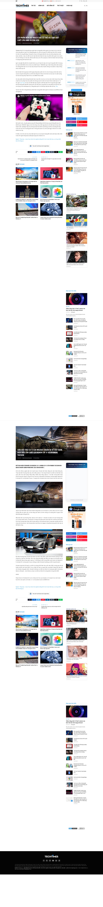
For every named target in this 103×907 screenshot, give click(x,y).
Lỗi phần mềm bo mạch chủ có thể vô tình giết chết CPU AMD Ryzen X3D (51, 607)
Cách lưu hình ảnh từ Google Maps (80, 358)
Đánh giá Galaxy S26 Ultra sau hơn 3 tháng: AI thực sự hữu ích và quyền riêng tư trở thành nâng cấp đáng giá (80, 135)
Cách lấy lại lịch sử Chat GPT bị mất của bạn (80, 326)
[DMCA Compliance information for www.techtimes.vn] (81, 416)
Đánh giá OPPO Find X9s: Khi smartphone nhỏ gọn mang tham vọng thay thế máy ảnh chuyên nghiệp (80, 160)
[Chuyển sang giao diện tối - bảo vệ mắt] (85, 5)
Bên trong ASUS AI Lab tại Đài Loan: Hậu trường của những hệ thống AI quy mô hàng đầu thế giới (80, 320)
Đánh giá (41, 6)
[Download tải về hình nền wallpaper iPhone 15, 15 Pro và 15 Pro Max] (69, 353)
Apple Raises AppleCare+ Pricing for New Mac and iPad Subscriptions (51, 182)
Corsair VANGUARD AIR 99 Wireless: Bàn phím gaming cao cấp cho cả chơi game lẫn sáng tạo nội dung (80, 151)
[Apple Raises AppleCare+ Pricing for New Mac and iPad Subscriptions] (51, 173)
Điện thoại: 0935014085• (19, 869)
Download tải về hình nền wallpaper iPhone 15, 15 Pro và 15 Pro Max (80, 353)
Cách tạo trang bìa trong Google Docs (80, 365)
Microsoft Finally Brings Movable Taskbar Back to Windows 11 (27, 218)
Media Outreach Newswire (27, 43)
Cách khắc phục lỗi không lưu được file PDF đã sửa (80, 332)
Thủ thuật (60, 6)
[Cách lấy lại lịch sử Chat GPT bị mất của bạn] (69, 327)
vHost (30, 869)
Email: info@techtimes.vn (83, 867)
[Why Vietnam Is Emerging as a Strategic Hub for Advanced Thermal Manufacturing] (27, 173)
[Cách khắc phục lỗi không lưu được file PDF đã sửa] (69, 333)
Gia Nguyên (73, 312)
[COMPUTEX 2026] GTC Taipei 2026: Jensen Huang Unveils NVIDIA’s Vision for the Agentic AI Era (27, 200)
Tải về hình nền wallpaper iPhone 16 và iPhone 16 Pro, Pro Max (80, 339)
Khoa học (69, 6)
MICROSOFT (70, 73)
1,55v (56, 86)
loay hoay (22, 82)
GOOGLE (69, 80)
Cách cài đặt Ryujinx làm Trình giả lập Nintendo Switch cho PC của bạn (80, 346)
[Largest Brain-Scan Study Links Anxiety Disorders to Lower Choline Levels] (51, 209)
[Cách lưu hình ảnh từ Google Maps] (69, 360)
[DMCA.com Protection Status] (72, 416)
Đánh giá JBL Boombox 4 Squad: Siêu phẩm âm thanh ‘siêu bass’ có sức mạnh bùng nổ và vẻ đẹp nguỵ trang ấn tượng (80, 387)
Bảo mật (68, 306)
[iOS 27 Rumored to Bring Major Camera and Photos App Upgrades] (51, 191)
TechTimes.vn (20, 867)
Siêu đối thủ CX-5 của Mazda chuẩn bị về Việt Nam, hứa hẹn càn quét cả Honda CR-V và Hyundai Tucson (27, 159)
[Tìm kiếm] (86, 5)
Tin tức (33, 6)
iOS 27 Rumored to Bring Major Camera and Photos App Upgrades (49, 200)
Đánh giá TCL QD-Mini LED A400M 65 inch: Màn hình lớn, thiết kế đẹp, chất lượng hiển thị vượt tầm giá (80, 143)
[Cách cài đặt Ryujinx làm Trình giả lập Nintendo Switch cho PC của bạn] (69, 345)
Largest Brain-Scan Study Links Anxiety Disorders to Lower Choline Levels (51, 218)
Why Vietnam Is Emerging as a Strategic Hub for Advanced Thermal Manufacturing (26, 182)
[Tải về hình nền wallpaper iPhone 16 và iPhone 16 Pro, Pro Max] (69, 339)
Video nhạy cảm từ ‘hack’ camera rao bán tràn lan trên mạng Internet (75, 309)
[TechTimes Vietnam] (22, 5)
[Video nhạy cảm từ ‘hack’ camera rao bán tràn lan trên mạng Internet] (76, 299)
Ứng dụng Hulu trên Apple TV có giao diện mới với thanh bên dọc (51, 159)
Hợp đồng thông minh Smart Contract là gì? (29, 606)
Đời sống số (50, 6)
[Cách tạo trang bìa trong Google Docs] (69, 366)
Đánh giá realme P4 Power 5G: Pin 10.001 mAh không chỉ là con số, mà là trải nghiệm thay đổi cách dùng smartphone (80, 170)
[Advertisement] (76, 185)
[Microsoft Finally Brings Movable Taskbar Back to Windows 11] (27, 209)
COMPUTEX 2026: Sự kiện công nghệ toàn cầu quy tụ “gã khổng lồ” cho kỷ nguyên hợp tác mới (80, 379)
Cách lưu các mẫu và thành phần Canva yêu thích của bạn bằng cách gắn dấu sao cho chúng (80, 372)
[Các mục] (16, 1)
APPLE (69, 58)
